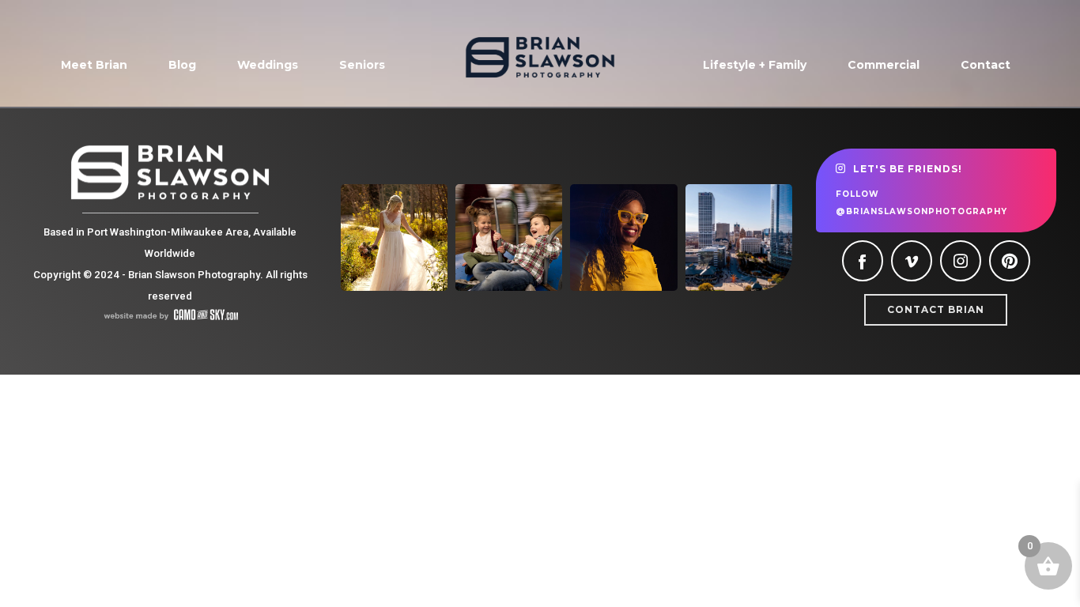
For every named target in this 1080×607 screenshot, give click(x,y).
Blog (182, 65)
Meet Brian (94, 65)
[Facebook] (863, 261)
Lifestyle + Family (754, 65)
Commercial (884, 65)
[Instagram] (961, 261)
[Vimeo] (912, 261)
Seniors (362, 65)
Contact (985, 65)
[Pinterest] (1010, 261)
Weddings (267, 65)
